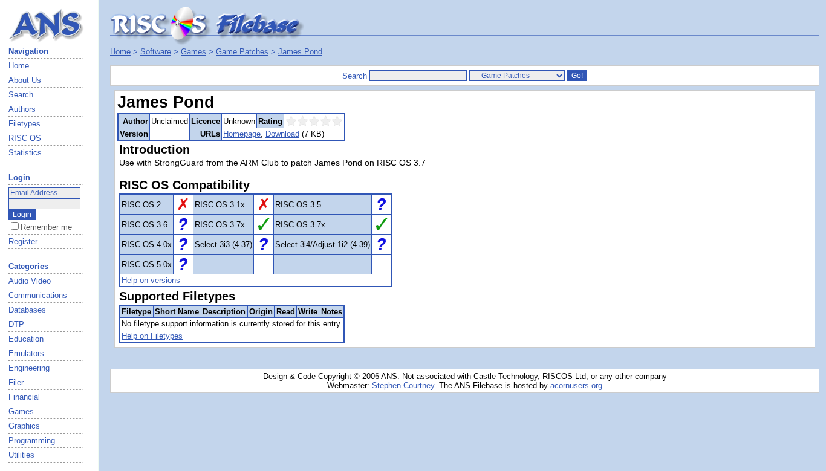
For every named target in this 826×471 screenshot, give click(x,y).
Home (18, 65)
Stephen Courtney (403, 385)
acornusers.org (576, 385)
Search (20, 94)
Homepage (242, 133)
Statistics (25, 152)
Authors (22, 109)
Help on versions (151, 280)
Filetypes (24, 123)
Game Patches (242, 51)
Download (282, 133)
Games (193, 51)
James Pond (300, 51)
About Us (24, 80)
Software (155, 51)
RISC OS (24, 138)
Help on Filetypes (152, 335)
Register (22, 241)
